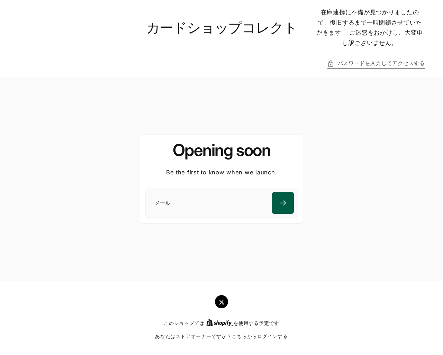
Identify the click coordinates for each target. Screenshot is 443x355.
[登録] (283, 203)
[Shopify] (219, 323)
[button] (376, 63)
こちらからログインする (260, 336)
